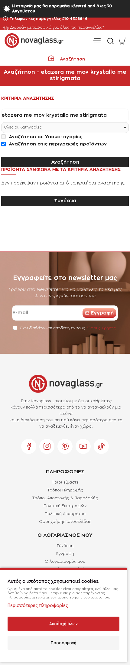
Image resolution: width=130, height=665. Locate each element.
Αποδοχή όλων (63, 624)
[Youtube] (83, 446)
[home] (51, 58)
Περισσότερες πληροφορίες (38, 605)
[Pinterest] (65, 446)
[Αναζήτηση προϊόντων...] (109, 41)
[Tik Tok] (101, 446)
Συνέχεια (65, 200)
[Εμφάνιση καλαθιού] (122, 41)
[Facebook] (28, 446)
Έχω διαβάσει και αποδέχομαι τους (67, 328)
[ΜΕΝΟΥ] (97, 41)
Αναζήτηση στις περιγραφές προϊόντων (57, 144)
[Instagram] (46, 446)
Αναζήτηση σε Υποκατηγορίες (45, 137)
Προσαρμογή (63, 643)
